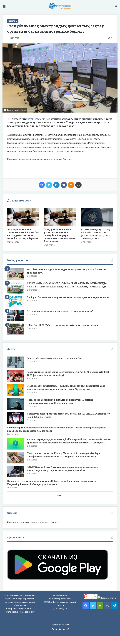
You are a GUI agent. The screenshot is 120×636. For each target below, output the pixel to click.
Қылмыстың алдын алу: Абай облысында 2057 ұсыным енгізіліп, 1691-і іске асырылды (96, 234)
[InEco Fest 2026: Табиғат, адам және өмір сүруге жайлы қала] (15, 329)
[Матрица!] (60, 6)
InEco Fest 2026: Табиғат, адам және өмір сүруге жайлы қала (62, 325)
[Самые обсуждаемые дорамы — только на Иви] (15, 362)
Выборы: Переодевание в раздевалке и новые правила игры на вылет (69, 297)
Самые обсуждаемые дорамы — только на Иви (54, 358)
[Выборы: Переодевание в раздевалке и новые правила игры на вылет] (15, 301)
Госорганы (13, 21)
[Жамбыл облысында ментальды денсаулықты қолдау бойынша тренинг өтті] (15, 274)
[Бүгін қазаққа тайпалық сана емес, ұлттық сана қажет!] (15, 315)
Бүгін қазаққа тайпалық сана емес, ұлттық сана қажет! (60, 311)
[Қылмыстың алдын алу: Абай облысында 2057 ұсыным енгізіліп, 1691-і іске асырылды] (97, 217)
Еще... (60, 495)
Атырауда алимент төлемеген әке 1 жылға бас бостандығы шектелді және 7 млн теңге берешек (23, 234)
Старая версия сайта (60, 624)
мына (40, 159)
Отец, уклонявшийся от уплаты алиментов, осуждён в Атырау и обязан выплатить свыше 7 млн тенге (59, 235)
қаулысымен (36, 119)
